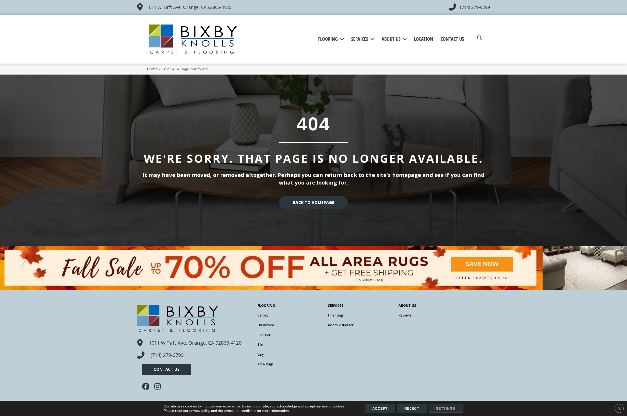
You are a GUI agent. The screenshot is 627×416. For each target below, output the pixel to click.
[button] (166, 369)
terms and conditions (240, 411)
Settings (445, 408)
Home (152, 68)
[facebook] (147, 386)
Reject (411, 408)
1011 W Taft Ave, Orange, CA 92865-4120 (188, 7)
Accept (380, 408)
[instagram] (159, 386)
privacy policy (199, 411)
